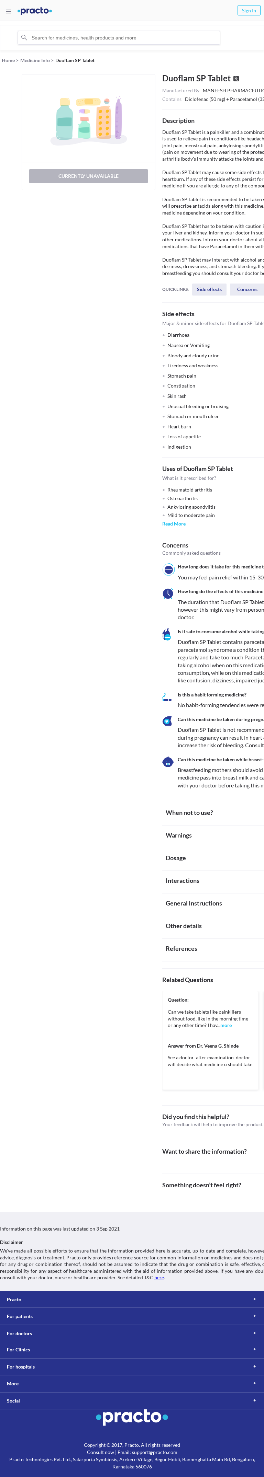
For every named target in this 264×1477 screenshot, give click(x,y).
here (159, 1277)
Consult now (100, 1452)
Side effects (209, 289)
